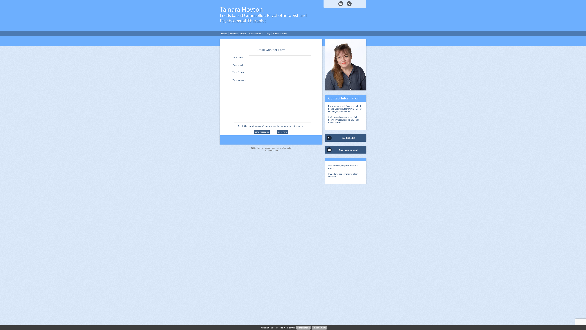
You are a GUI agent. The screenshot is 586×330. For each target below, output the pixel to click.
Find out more (319, 327)
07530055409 (348, 138)
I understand (303, 327)
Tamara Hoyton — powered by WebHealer (274, 148)
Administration (271, 150)
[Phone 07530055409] (349, 3)
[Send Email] (341, 3)
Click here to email (348, 149)
